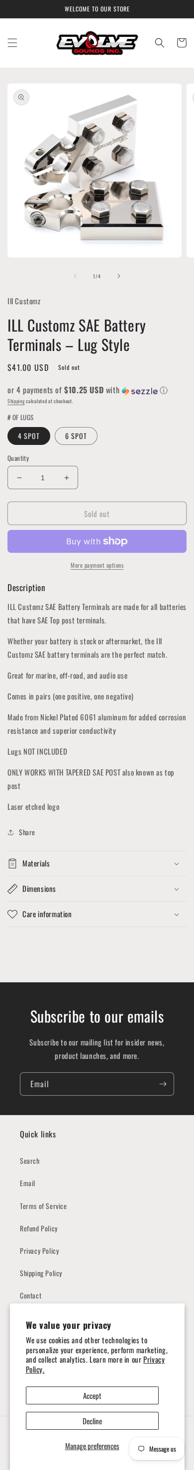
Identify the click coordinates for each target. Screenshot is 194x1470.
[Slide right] (119, 276)
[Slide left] (75, 276)
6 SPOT (76, 436)
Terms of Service (43, 1206)
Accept (92, 1395)
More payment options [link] (97, 565)
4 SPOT (29, 436)
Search (30, 1160)
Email (27, 1183)
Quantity (18, 458)
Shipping (16, 401)
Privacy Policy (39, 1250)
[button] (12, 43)
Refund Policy (39, 1228)
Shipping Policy (41, 1273)
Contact (30, 1295)
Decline (92, 1420)
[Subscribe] (163, 1084)
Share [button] (27, 832)
